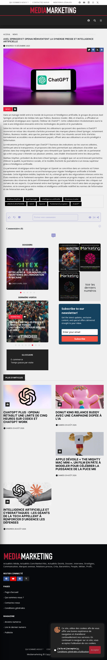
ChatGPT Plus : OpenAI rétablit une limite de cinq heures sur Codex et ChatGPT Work (25, 417)
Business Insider (72, 199)
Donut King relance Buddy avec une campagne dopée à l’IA (79, 415)
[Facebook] (80, 2)
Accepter (95, 650)
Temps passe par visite (22, 362)
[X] (97, 2)
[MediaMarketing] (53, 10)
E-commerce (17, 359)
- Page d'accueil (10, 592)
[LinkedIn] (89, 2)
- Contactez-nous (11, 602)
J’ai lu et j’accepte (73, 650)
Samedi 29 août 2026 (14, 428)
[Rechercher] (95, 20)
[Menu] (101, 20)
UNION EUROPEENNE (15, 204)
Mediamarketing (34, 654)
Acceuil (6, 34)
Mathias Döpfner (14, 199)
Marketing (15, 317)
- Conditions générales (14, 608)
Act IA (31, 204)
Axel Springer (31, 199)
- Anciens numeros (12, 621)
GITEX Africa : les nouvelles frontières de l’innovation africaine (27, 275)
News (15, 34)
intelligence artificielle (51, 199)
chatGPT (76, 204)
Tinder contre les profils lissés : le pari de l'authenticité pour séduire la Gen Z (27, 326)
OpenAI (42, 204)
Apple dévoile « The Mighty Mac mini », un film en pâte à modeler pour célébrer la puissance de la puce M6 (78, 464)
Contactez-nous (40, 2)
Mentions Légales (62, 2)
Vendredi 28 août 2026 (15, 529)
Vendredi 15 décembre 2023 (17, 46)
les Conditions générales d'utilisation (73, 650)
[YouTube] (84, 2)
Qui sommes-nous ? (19, 2)
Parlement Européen (59, 204)
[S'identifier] (88, 20)
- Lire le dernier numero (14, 627)
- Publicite (8, 632)
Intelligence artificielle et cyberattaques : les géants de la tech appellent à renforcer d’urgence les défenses (26, 516)
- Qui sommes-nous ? (13, 597)
